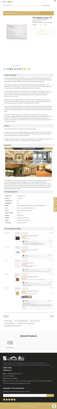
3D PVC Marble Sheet (10, 347)
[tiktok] (14, 400)
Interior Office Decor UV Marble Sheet (25, 323)
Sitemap (48, 405)
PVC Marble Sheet (8, 321)
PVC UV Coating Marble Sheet (21, 321)
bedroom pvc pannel (35, 321)
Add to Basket (41, 34)
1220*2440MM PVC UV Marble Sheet (12, 325)
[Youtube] (9, 400)
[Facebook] (4, 400)
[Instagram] (12, 400)
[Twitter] (7, 400)
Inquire (41, 30)
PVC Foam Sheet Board (9, 323)
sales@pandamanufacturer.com (15, 373)
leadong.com (33, 406)
